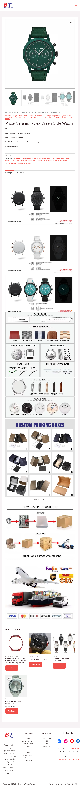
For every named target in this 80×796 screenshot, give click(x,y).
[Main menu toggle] (76, 5)
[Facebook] (59, 741)
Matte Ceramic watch (24, 163)
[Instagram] (66, 741)
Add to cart (12, 711)
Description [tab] (9, 173)
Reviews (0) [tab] (20, 173)
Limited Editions (48, 117)
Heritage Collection (34, 117)
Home (7, 112)
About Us (45, 744)
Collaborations (39, 116)
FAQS (46, 741)
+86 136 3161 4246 (72, 749)
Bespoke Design (31, 112)
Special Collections (61, 117)
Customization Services (17, 112)
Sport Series (63, 160)
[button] (71, 22)
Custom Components (52, 116)
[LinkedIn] (78, 741)
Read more (12, 668)
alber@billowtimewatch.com (69, 760)
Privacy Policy (46, 738)
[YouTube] (72, 741)
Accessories (28, 761)
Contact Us (46, 746)
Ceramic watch (27, 116)
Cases (20, 116)
